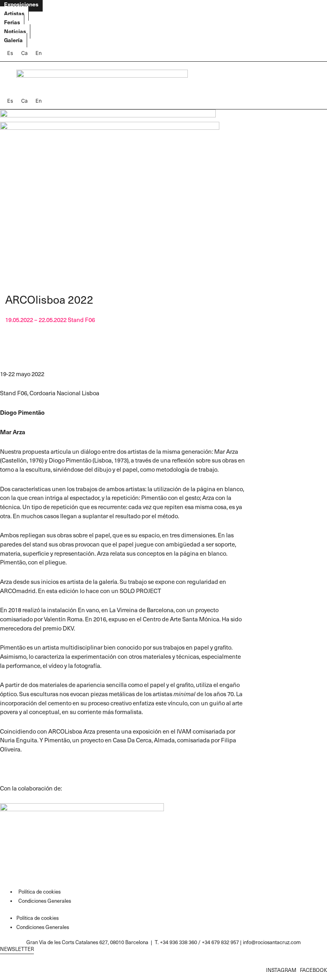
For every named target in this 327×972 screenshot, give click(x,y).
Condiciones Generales (44, 900)
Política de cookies (39, 891)
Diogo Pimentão (22, 412)
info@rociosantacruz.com (272, 942)
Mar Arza (12, 431)
